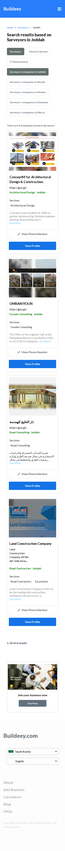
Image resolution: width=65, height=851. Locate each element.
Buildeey (12, 9)
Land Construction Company (30, 543)
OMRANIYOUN (21, 304)
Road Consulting (19, 432)
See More (15, 223)
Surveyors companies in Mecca (27, 112)
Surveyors (23, 27)
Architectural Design (22, 192)
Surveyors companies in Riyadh (27, 82)
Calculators (12, 797)
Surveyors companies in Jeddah (28, 71)
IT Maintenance (19, 61)
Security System (38, 51)
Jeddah (41, 192)
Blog (7, 804)
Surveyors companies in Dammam (29, 102)
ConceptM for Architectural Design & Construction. (30, 179)
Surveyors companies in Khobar (28, 92)
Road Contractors (20, 568)
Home (10, 27)
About (8, 782)
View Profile (32, 245)
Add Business (13, 790)
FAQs (7, 811)
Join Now (32, 703)
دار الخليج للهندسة (22, 422)
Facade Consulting (21, 314)
